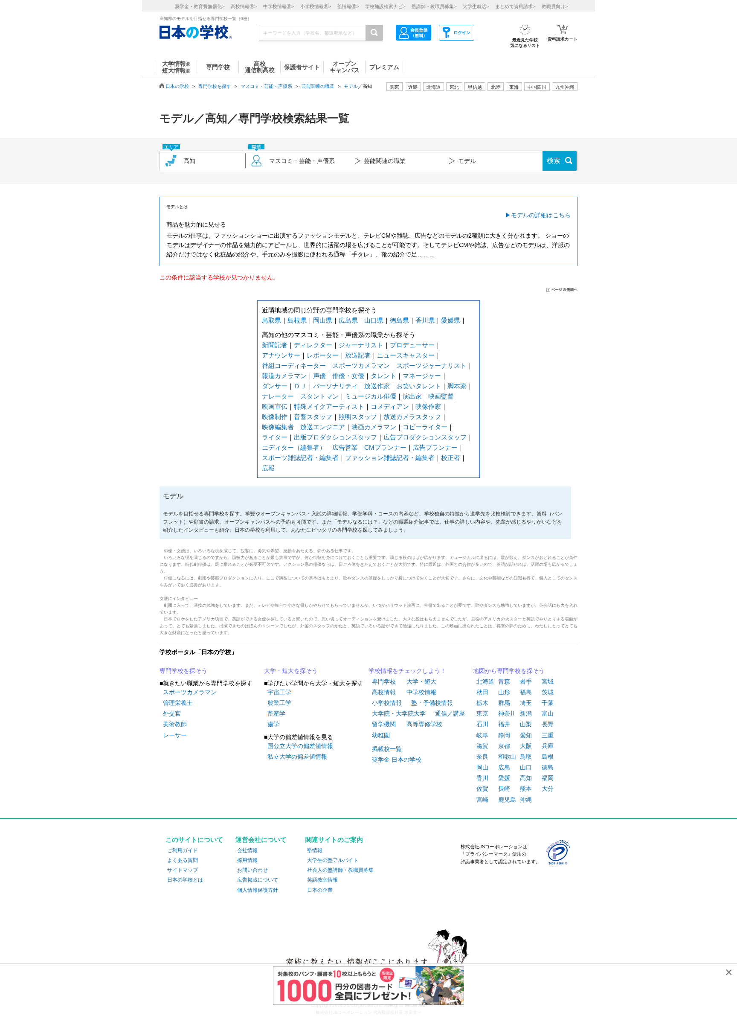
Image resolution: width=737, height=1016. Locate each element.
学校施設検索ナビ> (385, 6)
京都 (504, 745)
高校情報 (384, 692)
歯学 (273, 724)
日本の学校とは (185, 880)
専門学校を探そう (183, 670)
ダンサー (274, 386)
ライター (274, 437)
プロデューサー (412, 345)
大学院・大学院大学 (399, 713)
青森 (504, 681)
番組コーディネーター (294, 365)
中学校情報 (421, 692)
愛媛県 (450, 320)
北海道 (434, 87)
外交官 (172, 713)
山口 (526, 767)
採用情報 (247, 860)
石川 (482, 724)
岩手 (526, 681)
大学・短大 (421, 681)
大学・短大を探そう (291, 670)
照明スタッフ (358, 416)
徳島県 (399, 320)
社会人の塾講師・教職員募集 (340, 870)
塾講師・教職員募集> (434, 6)
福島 (526, 692)
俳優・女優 (348, 375)
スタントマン (319, 396)
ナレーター (278, 396)
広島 (504, 767)
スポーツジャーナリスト (431, 365)
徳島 (548, 767)
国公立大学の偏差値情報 (300, 745)
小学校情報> (315, 6)
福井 (504, 724)
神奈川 (507, 713)
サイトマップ (182, 870)
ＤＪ (300, 386)
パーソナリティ (335, 386)
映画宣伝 (274, 406)
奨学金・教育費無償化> (199, 6)
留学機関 (384, 724)
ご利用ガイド (182, 850)
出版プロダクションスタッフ (335, 437)
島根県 (297, 320)
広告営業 (345, 447)
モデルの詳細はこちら (541, 215)
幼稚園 (381, 735)
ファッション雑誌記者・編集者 (390, 457)
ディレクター (313, 345)
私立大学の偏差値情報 (297, 756)
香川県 (425, 320)
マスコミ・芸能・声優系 (266, 86)
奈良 (482, 756)
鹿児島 (507, 799)
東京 (482, 713)
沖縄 (526, 799)
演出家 (412, 396)
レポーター (323, 355)
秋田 (482, 692)
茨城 (548, 692)
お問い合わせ (252, 870)
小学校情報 (387, 702)
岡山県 (322, 320)
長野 (548, 724)
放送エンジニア (322, 427)
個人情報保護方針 (257, 890)
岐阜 (482, 735)
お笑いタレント (418, 386)
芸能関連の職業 (318, 86)
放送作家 (377, 386)
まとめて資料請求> (515, 6)
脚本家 (457, 386)
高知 (526, 777)
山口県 (373, 320)
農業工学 (279, 702)
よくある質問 (182, 860)
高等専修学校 (424, 724)
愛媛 (504, 777)
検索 (553, 160)
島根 (548, 756)
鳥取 (526, 756)
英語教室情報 (322, 880)
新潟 (526, 713)
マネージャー (422, 375)
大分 (548, 788)
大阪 (526, 745)
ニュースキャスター (406, 355)
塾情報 (314, 850)
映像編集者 (278, 427)
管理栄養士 (178, 702)
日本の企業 (320, 890)
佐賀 (482, 788)
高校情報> (244, 6)
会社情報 (247, 850)
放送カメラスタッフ (412, 416)
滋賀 (482, 745)
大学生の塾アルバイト (332, 860)
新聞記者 (274, 345)
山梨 (526, 724)
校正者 (450, 457)
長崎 (504, 788)
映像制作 (274, 416)
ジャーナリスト (361, 345)
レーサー (175, 735)
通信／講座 (450, 713)
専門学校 (384, 681)
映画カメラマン (373, 427)
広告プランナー (435, 447)
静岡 (504, 735)
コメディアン (390, 406)
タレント (383, 375)
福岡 (548, 777)
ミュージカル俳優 (370, 396)
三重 (548, 735)
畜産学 (276, 713)
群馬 (504, 702)
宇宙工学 (279, 692)
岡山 (482, 767)
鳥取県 (271, 320)
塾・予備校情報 (432, 702)
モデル (351, 86)
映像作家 (428, 406)
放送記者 (358, 355)
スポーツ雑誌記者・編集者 (300, 457)
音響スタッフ (313, 416)
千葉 (548, 702)
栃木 (482, 702)
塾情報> (348, 6)
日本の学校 (177, 86)
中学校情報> (278, 6)
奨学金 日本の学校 (396, 759)
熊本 (526, 788)
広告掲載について (257, 880)
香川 (482, 777)
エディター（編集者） (294, 447)
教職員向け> (555, 6)
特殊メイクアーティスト (329, 406)
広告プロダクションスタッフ (425, 437)
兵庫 (548, 745)
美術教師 (175, 724)
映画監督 (441, 396)
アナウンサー (281, 355)
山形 (504, 692)
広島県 (348, 320)
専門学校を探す (214, 86)
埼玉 (526, 702)
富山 (548, 713)
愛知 (526, 735)
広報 (268, 468)
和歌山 (507, 756)
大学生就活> (476, 6)
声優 (319, 375)
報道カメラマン (284, 375)
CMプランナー (385, 447)
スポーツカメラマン (361, 365)
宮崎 (482, 799)
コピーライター (425, 427)
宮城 (548, 681)
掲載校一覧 (387, 748)
